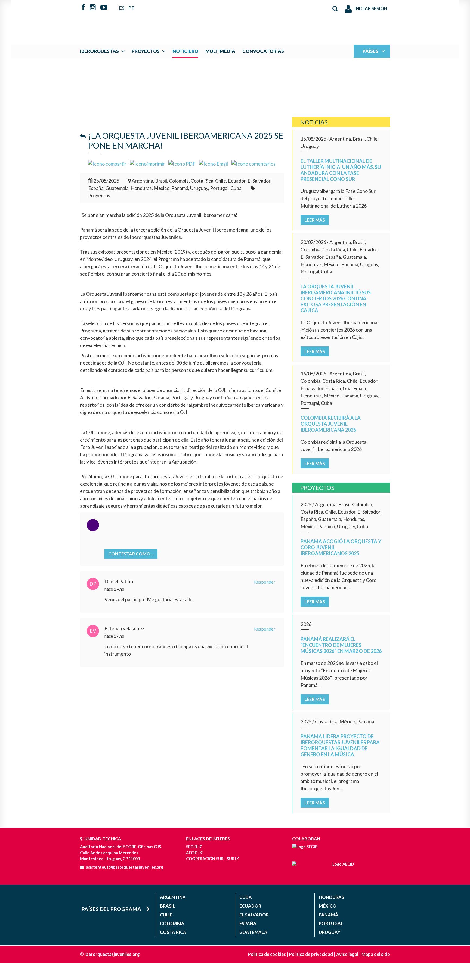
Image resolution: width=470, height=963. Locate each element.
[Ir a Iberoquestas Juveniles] (222, 19)
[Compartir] (107, 163)
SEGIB (191, 846)
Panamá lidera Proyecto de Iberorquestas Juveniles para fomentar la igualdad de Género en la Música (340, 745)
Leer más (314, 220)
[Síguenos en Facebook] (83, 8)
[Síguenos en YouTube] (103, 8)
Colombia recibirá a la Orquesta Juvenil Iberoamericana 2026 (331, 424)
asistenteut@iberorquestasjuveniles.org (124, 867)
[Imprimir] (147, 163)
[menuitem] (103, 51)
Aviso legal (347, 954)
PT (131, 8)
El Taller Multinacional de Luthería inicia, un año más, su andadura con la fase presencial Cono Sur (341, 170)
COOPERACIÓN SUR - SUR (210, 858)
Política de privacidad (311, 954)
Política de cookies (267, 954)
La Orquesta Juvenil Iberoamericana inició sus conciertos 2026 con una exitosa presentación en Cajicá (336, 298)
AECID (192, 852)
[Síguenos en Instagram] (93, 8)
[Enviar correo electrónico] (213, 163)
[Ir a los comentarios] (253, 163)
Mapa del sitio (375, 954)
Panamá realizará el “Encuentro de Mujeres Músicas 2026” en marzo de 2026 (341, 645)
